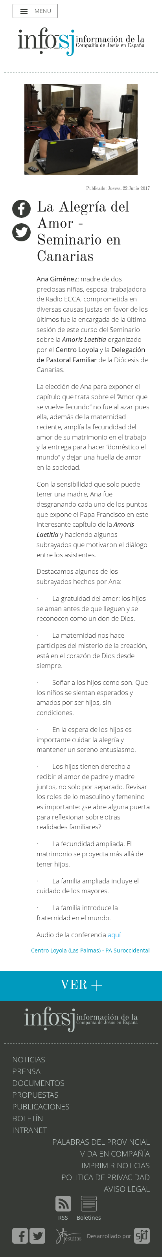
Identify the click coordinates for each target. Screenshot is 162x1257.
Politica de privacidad (105, 1178)
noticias (28, 1060)
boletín (27, 1119)
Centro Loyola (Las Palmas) (66, 951)
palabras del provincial (101, 1143)
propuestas (35, 1096)
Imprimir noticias (115, 1166)
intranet (29, 1131)
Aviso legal (127, 1190)
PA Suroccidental (127, 951)
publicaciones (41, 1107)
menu (35, 11)
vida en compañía (115, 1154)
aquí (114, 935)
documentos (38, 1084)
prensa (26, 1072)
